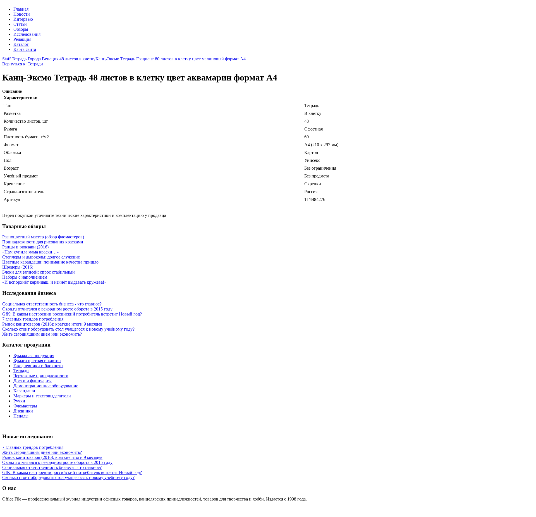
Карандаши (24, 390)
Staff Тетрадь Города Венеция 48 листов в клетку (48, 58)
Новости (21, 14)
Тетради (21, 370)
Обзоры (20, 29)
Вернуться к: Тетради (22, 63)
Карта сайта (24, 49)
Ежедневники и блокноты (38, 365)
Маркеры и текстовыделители (42, 395)
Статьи (20, 24)
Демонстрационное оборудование (45, 385)
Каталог (21, 44)
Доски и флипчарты (32, 380)
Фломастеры (25, 406)
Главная (20, 9)
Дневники (23, 411)
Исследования (26, 34)
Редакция (22, 39)
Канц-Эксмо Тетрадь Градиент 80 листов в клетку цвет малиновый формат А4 (170, 58)
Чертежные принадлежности (40, 375)
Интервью (23, 19)
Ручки (19, 401)
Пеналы (20, 416)
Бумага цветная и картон (37, 360)
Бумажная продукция (33, 355)
